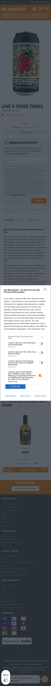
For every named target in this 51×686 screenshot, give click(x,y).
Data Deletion (10, 396)
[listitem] (25, 337)
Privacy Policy (40, 396)
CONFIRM (15, 387)
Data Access (25, 396)
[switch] (41, 343)
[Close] (45, 290)
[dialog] (25, 343)
